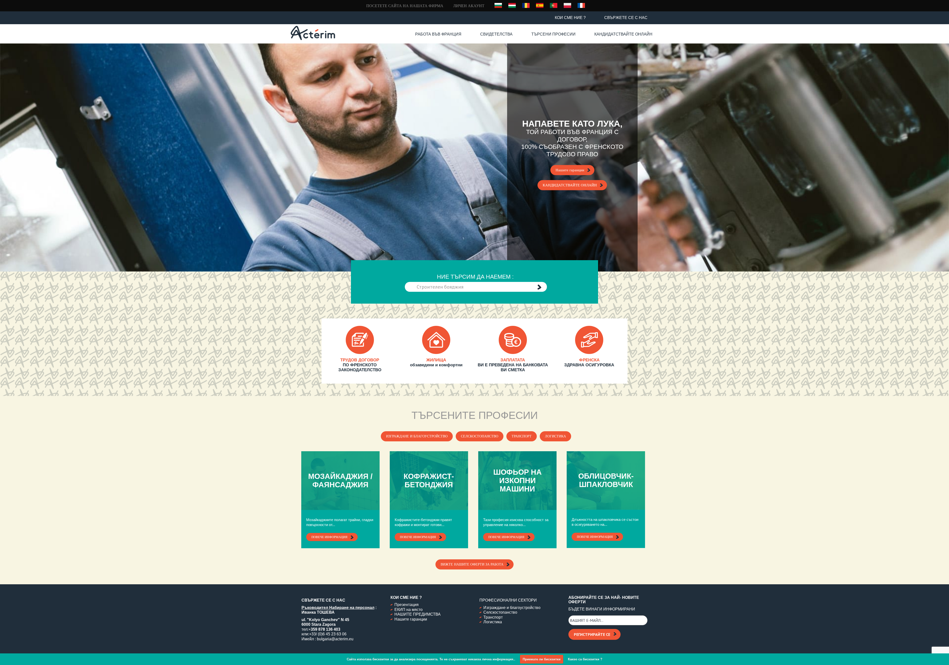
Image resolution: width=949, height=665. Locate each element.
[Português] (553, 5)
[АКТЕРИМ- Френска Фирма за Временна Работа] (313, 33)
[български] (498, 5)
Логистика (555, 436)
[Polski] (567, 5)
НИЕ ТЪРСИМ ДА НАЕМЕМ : (475, 277)
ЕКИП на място (408, 609)
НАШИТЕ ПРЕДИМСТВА (417, 614)
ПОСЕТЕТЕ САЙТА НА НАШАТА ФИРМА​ (404, 6)
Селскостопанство (479, 436)
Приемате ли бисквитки (542, 659)
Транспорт (522, 436)
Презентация (406, 605)
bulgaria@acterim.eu (335, 639)
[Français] (581, 5)
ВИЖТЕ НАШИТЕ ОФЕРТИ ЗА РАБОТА (472, 564)
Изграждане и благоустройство (417, 436)
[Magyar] (512, 5)
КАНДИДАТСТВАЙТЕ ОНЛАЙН (570, 185)
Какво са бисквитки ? (585, 659)
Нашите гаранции (570, 170)
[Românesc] (525, 5)
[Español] (539, 5)
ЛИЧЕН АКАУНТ (468, 6)
